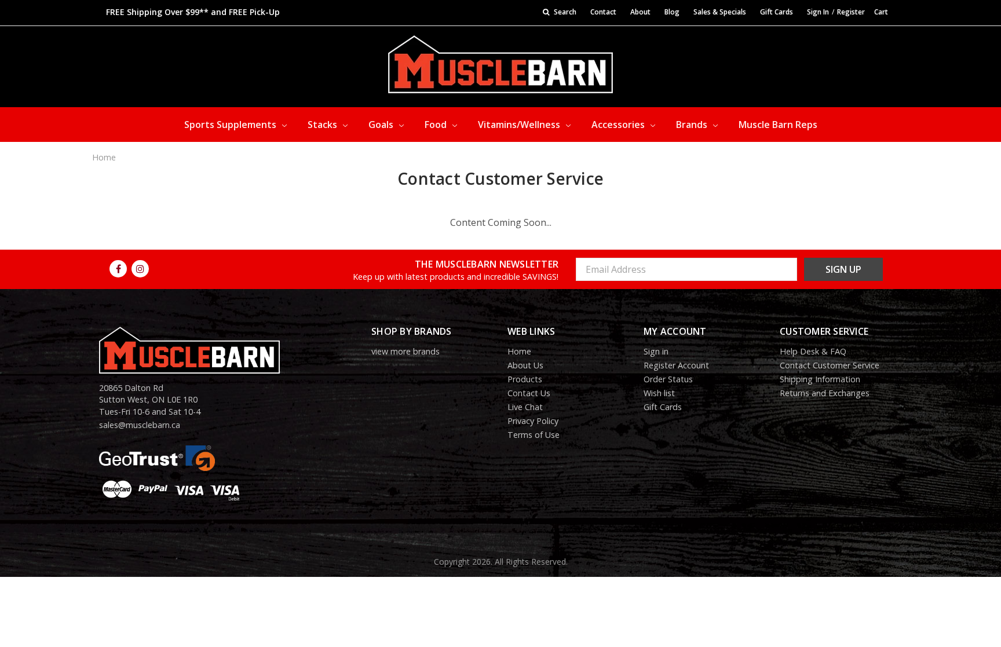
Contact (603, 12)
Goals (382, 124)
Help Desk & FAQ (813, 351)
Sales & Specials (719, 12)
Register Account (676, 365)
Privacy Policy (532, 420)
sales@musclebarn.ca (139, 424)
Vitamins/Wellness (520, 124)
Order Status (668, 379)
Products (524, 379)
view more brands (405, 351)
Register (851, 12)
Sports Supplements (231, 124)
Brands (693, 124)
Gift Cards (776, 12)
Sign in (656, 351)
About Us (525, 365)
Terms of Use (533, 434)
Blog (671, 12)
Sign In (818, 12)
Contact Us (528, 393)
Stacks (323, 124)
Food (437, 124)
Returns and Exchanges (825, 393)
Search (564, 12)
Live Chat (525, 406)
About (640, 12)
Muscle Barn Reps (778, 124)
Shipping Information (820, 379)
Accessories (619, 124)
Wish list (659, 393)
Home (104, 157)
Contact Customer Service (829, 365)
